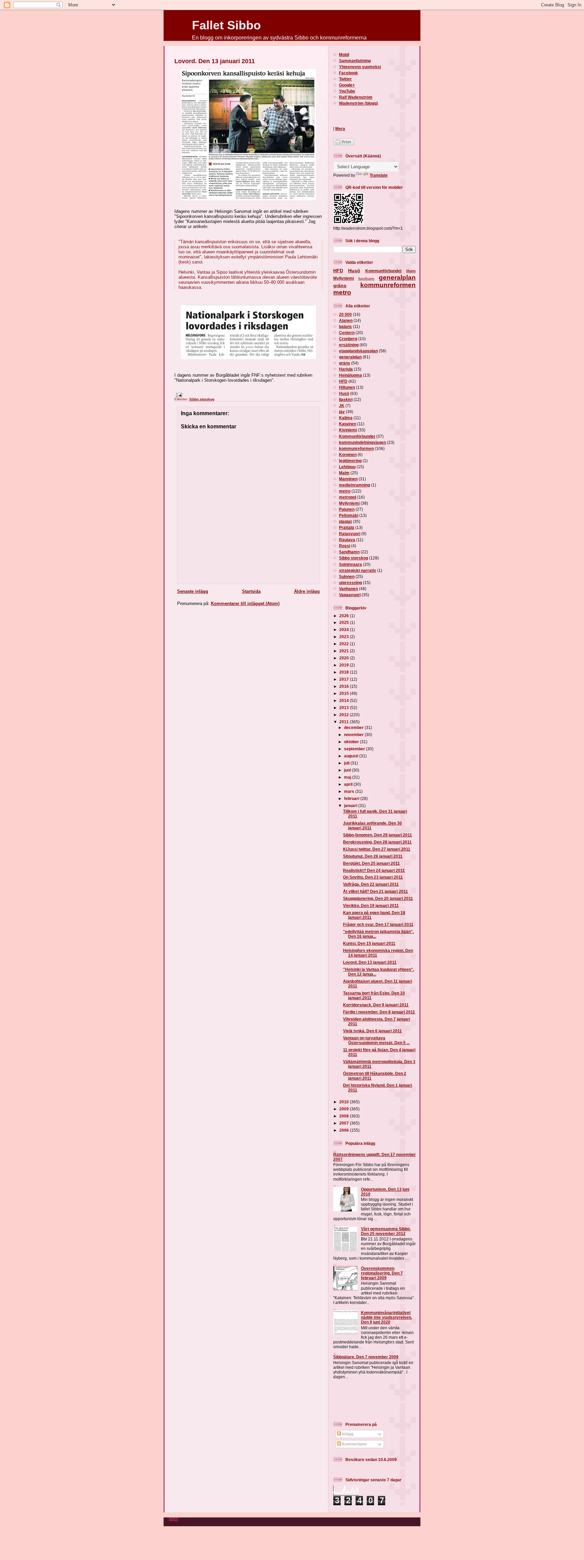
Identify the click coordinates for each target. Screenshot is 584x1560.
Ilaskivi (345, 399)
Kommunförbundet (383, 271)
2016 (344, 686)
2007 (344, 1123)
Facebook (348, 73)
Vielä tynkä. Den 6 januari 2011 (372, 1031)
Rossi (344, 546)
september (355, 749)
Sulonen (347, 576)
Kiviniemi (348, 430)
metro (342, 292)
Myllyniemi (343, 278)
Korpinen (348, 454)
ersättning (349, 345)
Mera (340, 128)
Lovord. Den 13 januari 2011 (214, 61)
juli (347, 763)
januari (351, 805)
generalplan (397, 277)
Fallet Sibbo (226, 25)
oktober (352, 741)
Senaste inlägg (192, 591)
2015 (344, 693)
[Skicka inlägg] (178, 395)
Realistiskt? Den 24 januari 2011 (374, 870)
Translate (379, 175)
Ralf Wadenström (355, 97)
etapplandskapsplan (358, 351)
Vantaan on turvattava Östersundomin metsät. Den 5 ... (376, 1040)
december (354, 727)
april (349, 784)
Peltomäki (348, 515)
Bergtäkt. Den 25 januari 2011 (371, 863)
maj (348, 777)
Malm (411, 271)
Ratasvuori (349, 533)
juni (348, 770)
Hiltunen (347, 387)
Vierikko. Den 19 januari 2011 (371, 905)
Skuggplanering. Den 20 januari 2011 (378, 898)
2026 (344, 615)
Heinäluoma (350, 375)
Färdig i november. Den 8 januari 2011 (379, 1012)
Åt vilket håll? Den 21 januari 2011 (375, 891)
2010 (344, 1102)
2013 (344, 707)
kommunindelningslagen (362, 442)
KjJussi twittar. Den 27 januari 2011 (376, 849)
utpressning (350, 582)
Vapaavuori (350, 595)
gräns (339, 285)
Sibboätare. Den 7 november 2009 (365, 1357)
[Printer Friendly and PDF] (343, 144)
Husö (354, 270)
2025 (344, 622)
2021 (344, 651)
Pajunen (347, 509)
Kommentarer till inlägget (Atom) (245, 603)
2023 (344, 636)
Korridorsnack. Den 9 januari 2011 (376, 1005)
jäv (342, 411)
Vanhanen (348, 588)
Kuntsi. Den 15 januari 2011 (369, 943)
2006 (344, 1130)
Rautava (347, 539)
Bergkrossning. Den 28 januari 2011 (377, 842)
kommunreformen (388, 284)
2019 (344, 665)
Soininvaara (350, 564)
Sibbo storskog (201, 399)
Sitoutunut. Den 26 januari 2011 (373, 856)
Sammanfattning (355, 60)
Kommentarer (354, 1444)
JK (341, 405)
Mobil (344, 54)
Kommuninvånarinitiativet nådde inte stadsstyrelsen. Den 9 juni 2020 (386, 1317)
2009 (344, 1109)
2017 (344, 679)
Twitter (345, 79)
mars (349, 791)
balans (345, 326)
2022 (344, 643)
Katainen (347, 424)
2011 (344, 722)
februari (352, 798)
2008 (344, 1116)
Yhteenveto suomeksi (360, 67)
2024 (344, 629)
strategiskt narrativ (357, 570)
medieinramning (354, 485)
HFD (338, 270)
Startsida (251, 591)
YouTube (347, 91)
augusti (351, 756)
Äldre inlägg (307, 591)
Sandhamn (366, 278)
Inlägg (347, 1434)
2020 (344, 658)
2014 (344, 700)
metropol (347, 497)
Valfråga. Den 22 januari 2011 (371, 884)
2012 (344, 714)
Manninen (348, 479)
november (354, 734)
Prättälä (346, 527)
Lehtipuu (347, 466)
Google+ (347, 85)
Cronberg (348, 338)
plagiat (345, 521)
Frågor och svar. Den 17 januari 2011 (378, 924)
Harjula (346, 369)
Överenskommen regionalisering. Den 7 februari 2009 (382, 1273)
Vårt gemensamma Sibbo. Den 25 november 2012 (386, 1231)
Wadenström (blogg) (358, 103)
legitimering (350, 460)
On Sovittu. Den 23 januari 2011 (373, 877)
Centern (347, 332)
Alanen (345, 320)
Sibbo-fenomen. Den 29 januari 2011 (377, 835)
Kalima (345, 418)
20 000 (345, 314)
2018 (344, 672)
